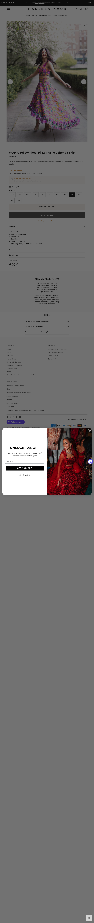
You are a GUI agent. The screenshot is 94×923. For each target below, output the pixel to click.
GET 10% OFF (24, 468)
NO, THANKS (24, 475)
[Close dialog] (89, 430)
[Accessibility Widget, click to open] (90, 461)
